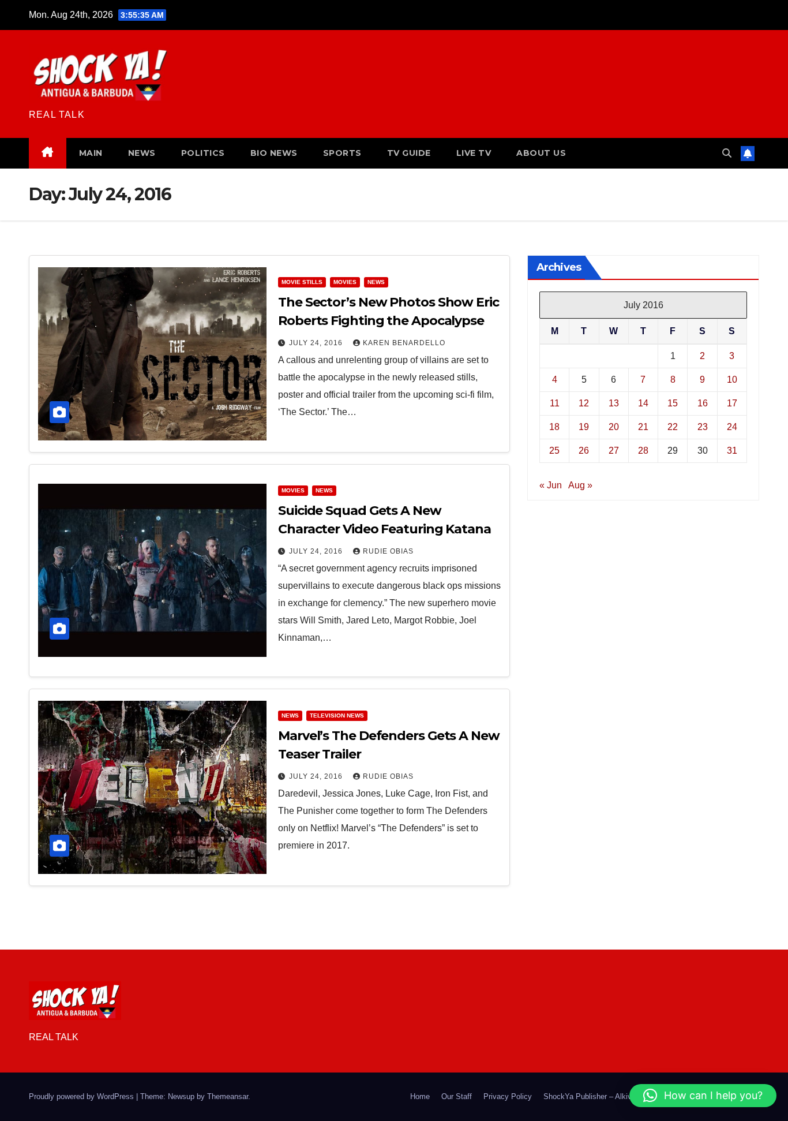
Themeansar (227, 1096)
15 (672, 403)
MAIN (91, 153)
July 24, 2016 (317, 343)
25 (554, 450)
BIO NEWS (274, 153)
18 (554, 427)
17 (732, 403)
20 (614, 427)
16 (702, 403)
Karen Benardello (404, 343)
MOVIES (345, 282)
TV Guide (409, 153)
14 (643, 403)
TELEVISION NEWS (337, 715)
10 (732, 379)
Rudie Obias (388, 551)
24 (732, 427)
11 (555, 403)
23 (702, 427)
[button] (726, 153)
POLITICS (203, 153)
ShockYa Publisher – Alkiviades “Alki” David (617, 1096)
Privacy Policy (507, 1096)
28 (643, 450)
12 (584, 403)
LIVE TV (473, 153)
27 (614, 450)
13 (614, 403)
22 (672, 427)
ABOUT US (541, 153)
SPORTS (342, 153)
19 (584, 427)
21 (643, 427)
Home (420, 1096)
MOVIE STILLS (302, 282)
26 (584, 450)
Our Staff (456, 1096)
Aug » (580, 485)
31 (732, 450)
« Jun (550, 485)
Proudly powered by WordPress (82, 1096)
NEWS (142, 153)
